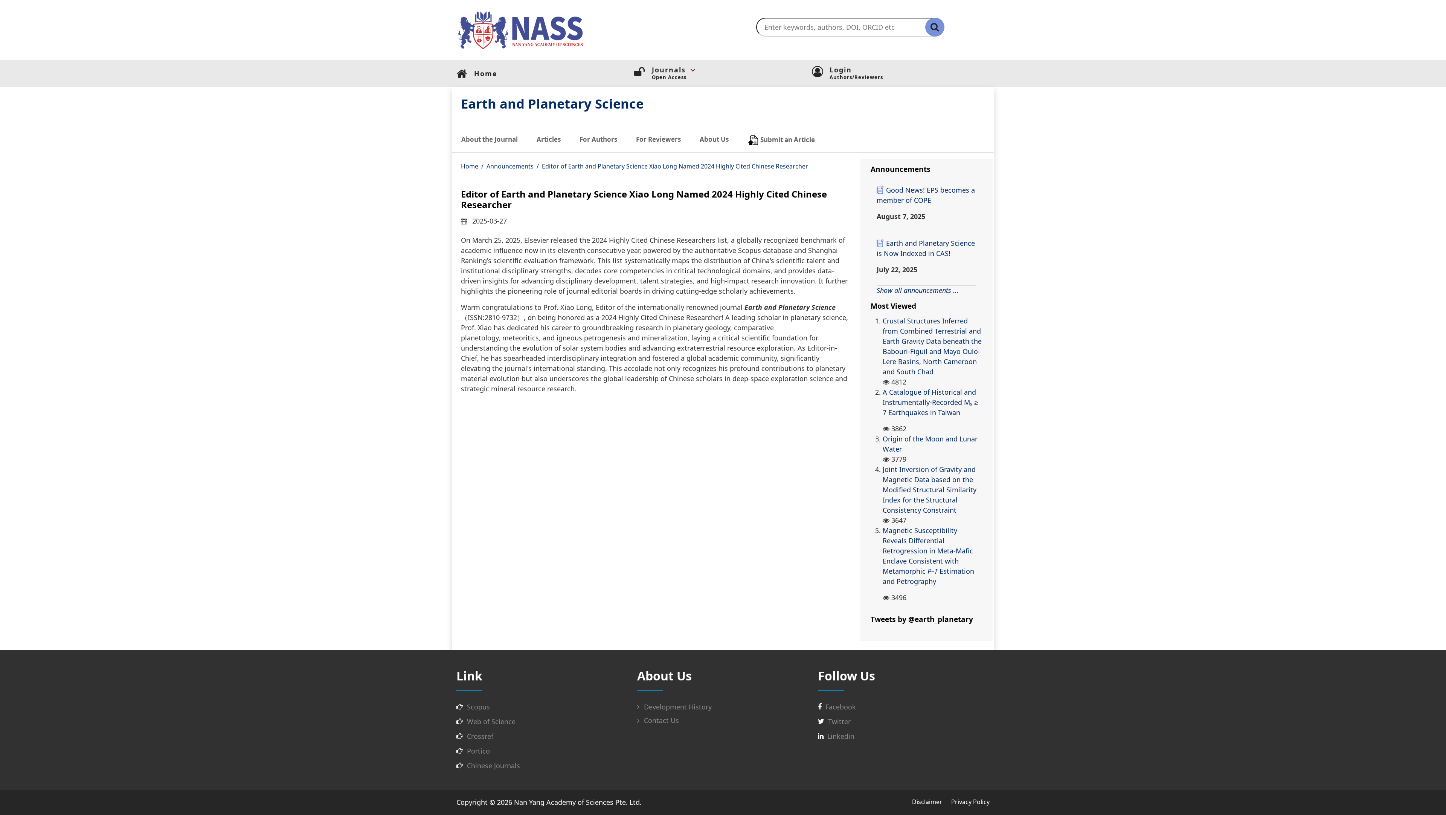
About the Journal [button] (489, 139)
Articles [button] (549, 139)
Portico (478, 750)
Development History (677, 706)
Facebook (840, 706)
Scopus (478, 706)
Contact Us (660, 720)
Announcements (510, 166)
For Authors (598, 139)
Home (469, 166)
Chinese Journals (493, 765)
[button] (732, 70)
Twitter (839, 721)
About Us (714, 139)
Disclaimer (927, 802)
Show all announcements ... (918, 290)
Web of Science (491, 721)
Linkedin (840, 736)
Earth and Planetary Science (552, 103)
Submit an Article (787, 139)
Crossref (480, 736)
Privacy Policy (970, 802)
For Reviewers (658, 139)
